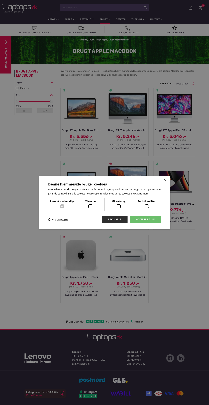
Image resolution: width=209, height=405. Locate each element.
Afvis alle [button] (114, 219)
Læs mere (142, 193)
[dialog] (104, 202)
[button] (58, 219)
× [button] (164, 180)
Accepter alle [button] (145, 219)
